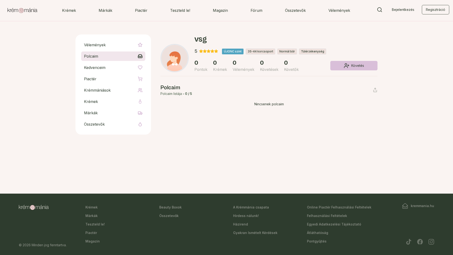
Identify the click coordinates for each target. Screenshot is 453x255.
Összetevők (295, 10)
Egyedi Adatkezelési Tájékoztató (334, 224)
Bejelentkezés (403, 10)
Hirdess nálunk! (246, 216)
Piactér (141, 10)
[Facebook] (420, 242)
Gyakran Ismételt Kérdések (255, 233)
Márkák (105, 10)
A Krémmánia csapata (251, 207)
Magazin (220, 10)
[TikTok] (408, 242)
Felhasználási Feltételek (327, 216)
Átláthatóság (317, 233)
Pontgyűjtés (317, 241)
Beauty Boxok (170, 207)
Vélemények (339, 10)
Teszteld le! (180, 10)
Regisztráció (435, 10)
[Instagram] (431, 242)
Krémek (69, 10)
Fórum (256, 10)
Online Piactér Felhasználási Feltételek (339, 207)
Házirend (240, 224)
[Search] (379, 10)
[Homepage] (22, 10)
